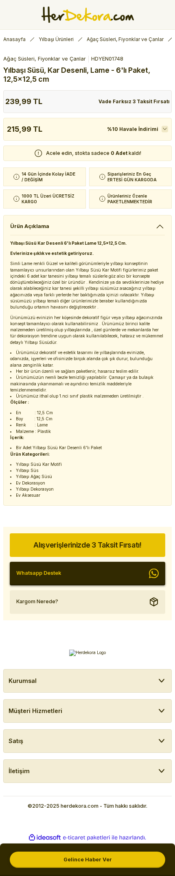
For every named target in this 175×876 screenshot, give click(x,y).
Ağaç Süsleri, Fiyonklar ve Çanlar (44, 59)
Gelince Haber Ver (87, 859)
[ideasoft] (44, 837)
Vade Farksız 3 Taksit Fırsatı (134, 101)
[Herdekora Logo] (88, 15)
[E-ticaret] (86, 838)
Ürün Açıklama (29, 226)
